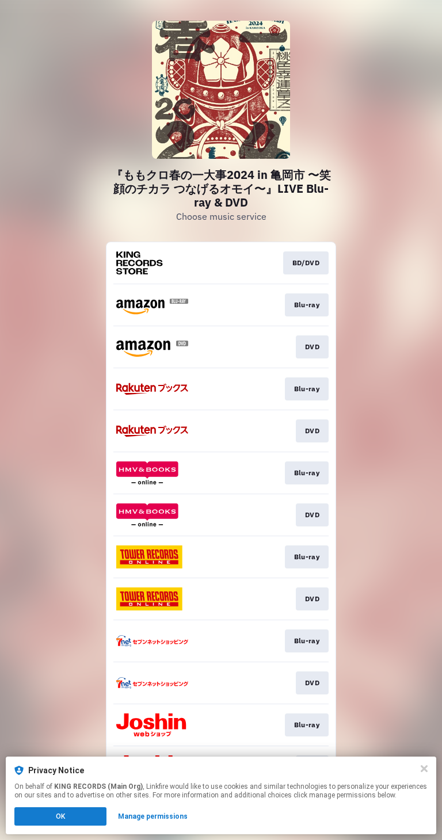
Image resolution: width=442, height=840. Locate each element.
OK (60, 816)
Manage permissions (153, 816)
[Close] (424, 768)
